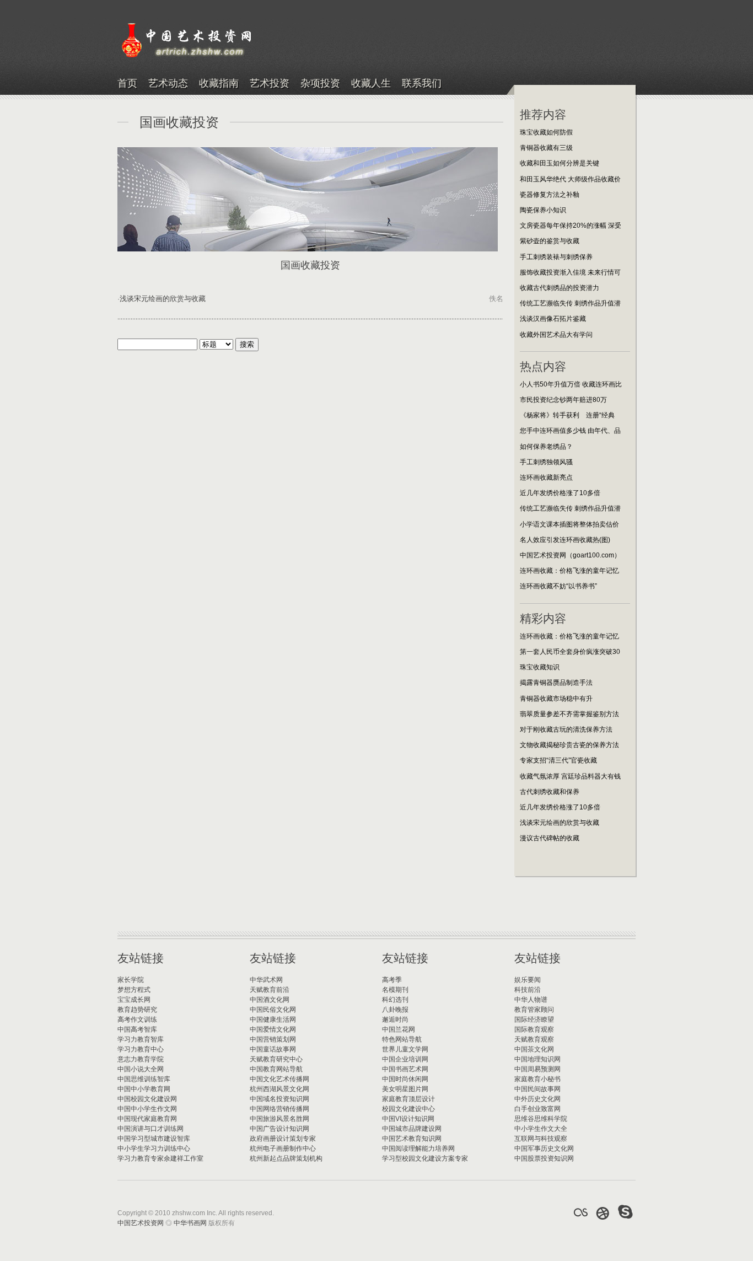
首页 (127, 83)
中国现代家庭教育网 (147, 1119)
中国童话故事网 (273, 1049)
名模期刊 (395, 990)
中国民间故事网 (537, 1089)
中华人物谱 (530, 1000)
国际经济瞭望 (534, 1019)
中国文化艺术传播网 (279, 1079)
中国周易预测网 (537, 1069)
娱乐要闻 (527, 980)
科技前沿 (527, 990)
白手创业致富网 (537, 1109)
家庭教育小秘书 (537, 1079)
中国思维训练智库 (143, 1079)
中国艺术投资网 (140, 1223)
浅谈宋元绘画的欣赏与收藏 (163, 298)
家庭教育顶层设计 (408, 1099)
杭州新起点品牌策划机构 (286, 1158)
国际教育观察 (534, 1029)
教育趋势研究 (137, 1009)
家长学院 (130, 980)
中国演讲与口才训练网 (150, 1129)
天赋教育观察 (534, 1039)
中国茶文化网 (534, 1049)
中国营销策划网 (273, 1039)
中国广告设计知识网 (279, 1129)
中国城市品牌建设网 (412, 1129)
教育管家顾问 (534, 1009)
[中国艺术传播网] (603, 1212)
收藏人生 (371, 83)
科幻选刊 (395, 1000)
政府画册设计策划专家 (283, 1138)
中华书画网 (190, 1223)
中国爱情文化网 (273, 1029)
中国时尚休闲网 (405, 1079)
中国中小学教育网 (143, 1089)
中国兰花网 (398, 1029)
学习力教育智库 (140, 1039)
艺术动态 (168, 83)
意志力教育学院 (140, 1059)
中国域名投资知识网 (279, 1099)
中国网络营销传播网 (279, 1109)
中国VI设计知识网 (408, 1119)
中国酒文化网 (269, 1000)
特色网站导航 (402, 1039)
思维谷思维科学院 (540, 1119)
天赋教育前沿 (269, 990)
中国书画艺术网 (405, 1069)
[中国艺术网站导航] (626, 1212)
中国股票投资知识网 (544, 1158)
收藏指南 (219, 83)
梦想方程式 (133, 990)
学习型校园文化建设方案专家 (425, 1158)
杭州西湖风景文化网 (279, 1089)
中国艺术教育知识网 (412, 1138)
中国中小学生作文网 (147, 1109)
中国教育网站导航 (276, 1069)
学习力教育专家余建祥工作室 (160, 1158)
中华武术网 (266, 980)
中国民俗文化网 (273, 1009)
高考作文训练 (137, 1019)
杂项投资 (320, 83)
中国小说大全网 (140, 1069)
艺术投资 (269, 83)
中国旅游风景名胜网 (279, 1119)
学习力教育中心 (140, 1049)
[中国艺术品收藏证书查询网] (580, 1212)
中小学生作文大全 (540, 1129)
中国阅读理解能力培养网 (418, 1148)
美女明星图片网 (405, 1089)
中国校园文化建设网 (147, 1099)
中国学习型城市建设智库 (153, 1138)
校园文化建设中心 (408, 1109)
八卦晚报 (395, 1009)
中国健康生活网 (273, 1019)
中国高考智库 (137, 1029)
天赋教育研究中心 (276, 1059)
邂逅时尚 (395, 1019)
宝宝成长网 (133, 1000)
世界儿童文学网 (405, 1049)
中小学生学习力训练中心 (153, 1148)
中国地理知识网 (537, 1059)
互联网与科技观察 (540, 1138)
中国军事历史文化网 (544, 1148)
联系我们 (422, 83)
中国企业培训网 (405, 1059)
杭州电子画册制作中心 (283, 1148)
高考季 (392, 980)
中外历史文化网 (537, 1099)
